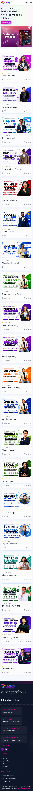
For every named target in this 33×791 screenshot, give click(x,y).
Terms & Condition (9, 778)
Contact (5, 767)
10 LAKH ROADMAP (11, 606)
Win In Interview (9, 419)
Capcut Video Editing (11, 169)
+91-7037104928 (9, 731)
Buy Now (5, 22)
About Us (6, 761)
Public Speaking (9, 357)
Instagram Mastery (10, 107)
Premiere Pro (8, 669)
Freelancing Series (10, 637)
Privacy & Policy (8, 775)
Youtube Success (9, 201)
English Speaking (9, 544)
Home (5, 758)
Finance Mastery (9, 450)
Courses (5, 764)
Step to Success (9, 575)
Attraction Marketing (11, 388)
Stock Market (8, 481)
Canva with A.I (8, 138)
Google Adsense (9, 232)
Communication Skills (11, 294)
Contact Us (10, 700)
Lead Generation (9, 76)
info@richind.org (9, 712)
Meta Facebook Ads (11, 263)
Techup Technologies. (24, 788)
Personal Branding (10, 325)
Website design (9, 513)
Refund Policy (7, 781)
